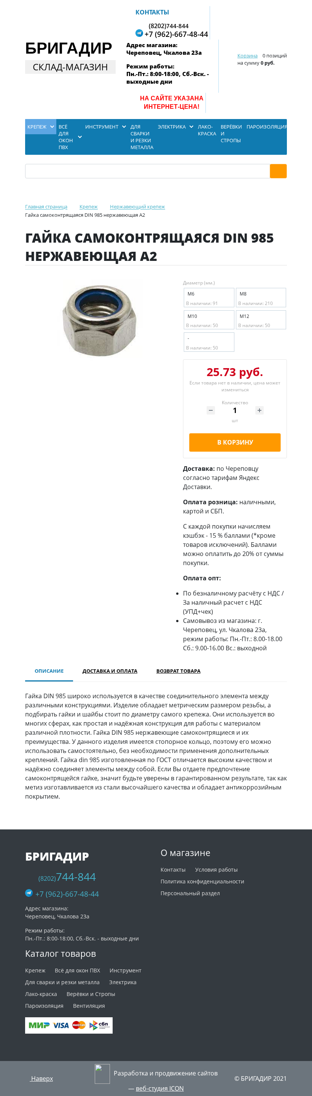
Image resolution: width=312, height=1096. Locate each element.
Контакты (152, 12)
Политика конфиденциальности (202, 881)
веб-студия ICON (160, 1088)
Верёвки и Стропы (91, 994)
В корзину (235, 442)
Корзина (247, 55)
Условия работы (216, 869)
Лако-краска (41, 994)
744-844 (169, 25)
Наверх (41, 1078)
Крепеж (35, 970)
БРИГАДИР (68, 48)
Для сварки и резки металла (62, 982)
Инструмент (126, 970)
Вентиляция (89, 1005)
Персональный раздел (190, 893)
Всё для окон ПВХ (77, 970)
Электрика (123, 982)
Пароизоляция (44, 1005)
